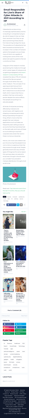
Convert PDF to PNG (10, 404)
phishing (16, 198)
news (8, 198)
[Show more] (24, 204)
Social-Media (13, 346)
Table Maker (21, 404)
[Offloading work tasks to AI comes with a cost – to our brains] (8, 284)
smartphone (7, 367)
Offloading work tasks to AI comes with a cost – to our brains (8, 296)
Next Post (24, 315)
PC (12, 198)
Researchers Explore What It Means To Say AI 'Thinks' (20, 232)
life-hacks (11, 362)
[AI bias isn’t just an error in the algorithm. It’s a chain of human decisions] (20, 284)
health (12, 359)
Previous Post (6, 315)
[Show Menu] (2, 2)
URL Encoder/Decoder (20, 397)
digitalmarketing (17, 357)
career (18, 351)
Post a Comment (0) (14, 310)
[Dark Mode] (23, 2)
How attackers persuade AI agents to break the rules (20, 264)
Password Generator (19, 395)
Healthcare (17, 343)
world (10, 370)
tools (23, 367)
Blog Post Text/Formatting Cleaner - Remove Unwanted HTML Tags (14, 409)
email (4, 198)
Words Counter (14, 393)
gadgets (6, 359)
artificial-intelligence (9, 351)
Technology (5, 200)
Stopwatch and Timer (20, 403)
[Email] (21, 204)
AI (4, 343)
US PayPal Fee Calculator (10, 401)
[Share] (24, 25)
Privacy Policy (14, 392)
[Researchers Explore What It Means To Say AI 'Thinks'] (20, 221)
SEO (23, 343)
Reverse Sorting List (9, 399)
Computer (15, 196)
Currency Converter (8, 403)
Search (5, 346)
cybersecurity (21, 196)
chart (23, 351)
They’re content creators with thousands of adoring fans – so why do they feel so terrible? (8, 235)
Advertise (22, 390)
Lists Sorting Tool (20, 399)
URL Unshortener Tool (14, 411)
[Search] (26, 2)
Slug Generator (8, 395)
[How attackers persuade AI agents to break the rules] (20, 253)
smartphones (16, 367)
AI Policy (22, 392)
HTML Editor (23, 393)
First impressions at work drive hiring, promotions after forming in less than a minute (8, 267)
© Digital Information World (11, 390)
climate (6, 354)
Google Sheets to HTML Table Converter (14, 413)
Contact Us (6, 393)
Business (9, 196)
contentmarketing (15, 354)
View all (23, 211)
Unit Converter (22, 401)
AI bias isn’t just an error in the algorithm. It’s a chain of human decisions (20, 297)
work (5, 370)
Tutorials (6, 348)
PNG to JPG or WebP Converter (14, 406)
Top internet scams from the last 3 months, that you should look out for (14, 191)
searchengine (7, 365)
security (21, 198)
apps (11, 348)
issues (5, 362)
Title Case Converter (8, 397)
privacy (18, 362)
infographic (19, 359)
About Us (7, 392)
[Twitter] (18, 204)
